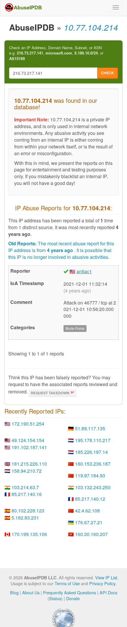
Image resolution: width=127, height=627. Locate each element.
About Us (31, 592)
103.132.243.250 (92, 487)
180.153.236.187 (92, 463)
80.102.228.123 (28, 510)
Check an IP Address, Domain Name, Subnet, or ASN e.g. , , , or (56, 53)
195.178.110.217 (92, 440)
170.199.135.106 (29, 534)
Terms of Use (67, 583)
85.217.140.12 (90, 498)
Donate (73, 598)
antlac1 (84, 271)
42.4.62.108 (87, 510)
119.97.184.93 (90, 475)
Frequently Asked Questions (69, 592)
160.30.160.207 (91, 534)
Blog (14, 592)
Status (55, 598)
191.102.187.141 (29, 447)
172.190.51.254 (28, 423)
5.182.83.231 (25, 517)
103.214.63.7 (25, 487)
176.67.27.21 (88, 522)
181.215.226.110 (29, 463)
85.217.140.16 (27, 494)
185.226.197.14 (91, 452)
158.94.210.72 (27, 470)
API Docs (108, 592)
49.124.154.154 (28, 440)
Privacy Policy (102, 583)
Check (107, 72)
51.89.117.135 (90, 428)
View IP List (106, 577)
